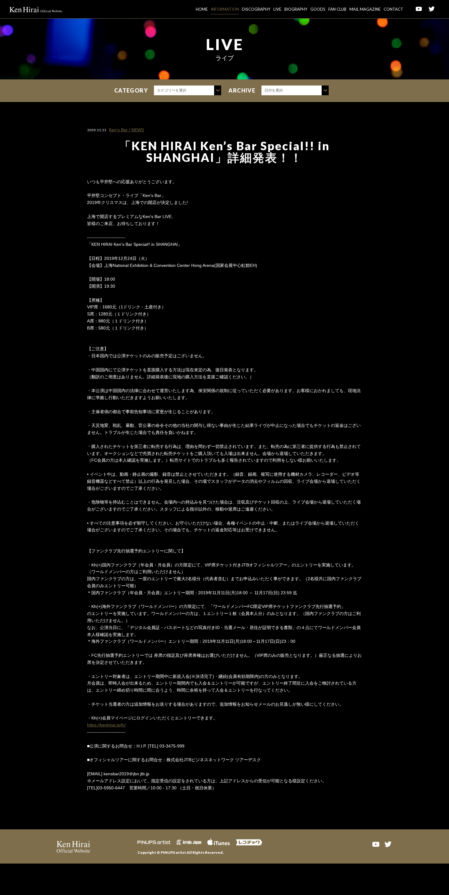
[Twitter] (387, 843)
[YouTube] (375, 843)
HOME (202, 9)
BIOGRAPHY (295, 9)
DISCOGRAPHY (256, 9)
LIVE (277, 9)
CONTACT (393, 9)
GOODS (317, 9)
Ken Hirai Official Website (36, 9)
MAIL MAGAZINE (365, 9)
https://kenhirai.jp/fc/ (106, 724)
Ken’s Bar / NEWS (126, 129)
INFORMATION (225, 9)
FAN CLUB (337, 9)
